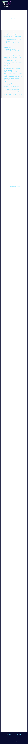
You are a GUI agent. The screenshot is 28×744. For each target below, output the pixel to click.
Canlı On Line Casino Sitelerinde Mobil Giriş (13, 55)
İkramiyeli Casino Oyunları (9, 75)
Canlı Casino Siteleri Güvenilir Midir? (11, 89)
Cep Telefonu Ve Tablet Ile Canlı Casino (12, 88)
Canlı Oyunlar (7, 84)
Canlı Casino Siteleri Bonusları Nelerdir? (12, 54)
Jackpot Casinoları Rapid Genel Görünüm (13, 62)
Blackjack (6, 65)
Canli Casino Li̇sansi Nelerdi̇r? (10, 60)
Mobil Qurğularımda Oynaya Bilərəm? (12, 86)
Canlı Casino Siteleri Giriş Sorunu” (11, 49)
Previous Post (8, 735)
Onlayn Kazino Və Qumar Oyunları (11, 34)
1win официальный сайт (15, 186)
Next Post (20, 734)
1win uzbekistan (5, 19)
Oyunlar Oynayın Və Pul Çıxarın (10, 33)
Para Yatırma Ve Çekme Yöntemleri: (12, 83)
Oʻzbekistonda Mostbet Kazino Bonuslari (13, 76)
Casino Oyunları (7, 63)
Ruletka (5, 81)
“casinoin (6, 67)
